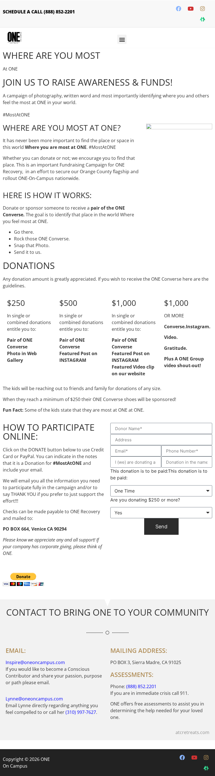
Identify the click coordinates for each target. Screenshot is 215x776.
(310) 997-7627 (81, 712)
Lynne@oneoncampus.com (34, 699)
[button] (122, 39)
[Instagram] (202, 8)
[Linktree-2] (202, 19)
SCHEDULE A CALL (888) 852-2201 (39, 12)
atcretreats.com (192, 732)
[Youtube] (190, 8)
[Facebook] (178, 8)
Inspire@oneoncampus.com (35, 662)
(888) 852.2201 (141, 686)
